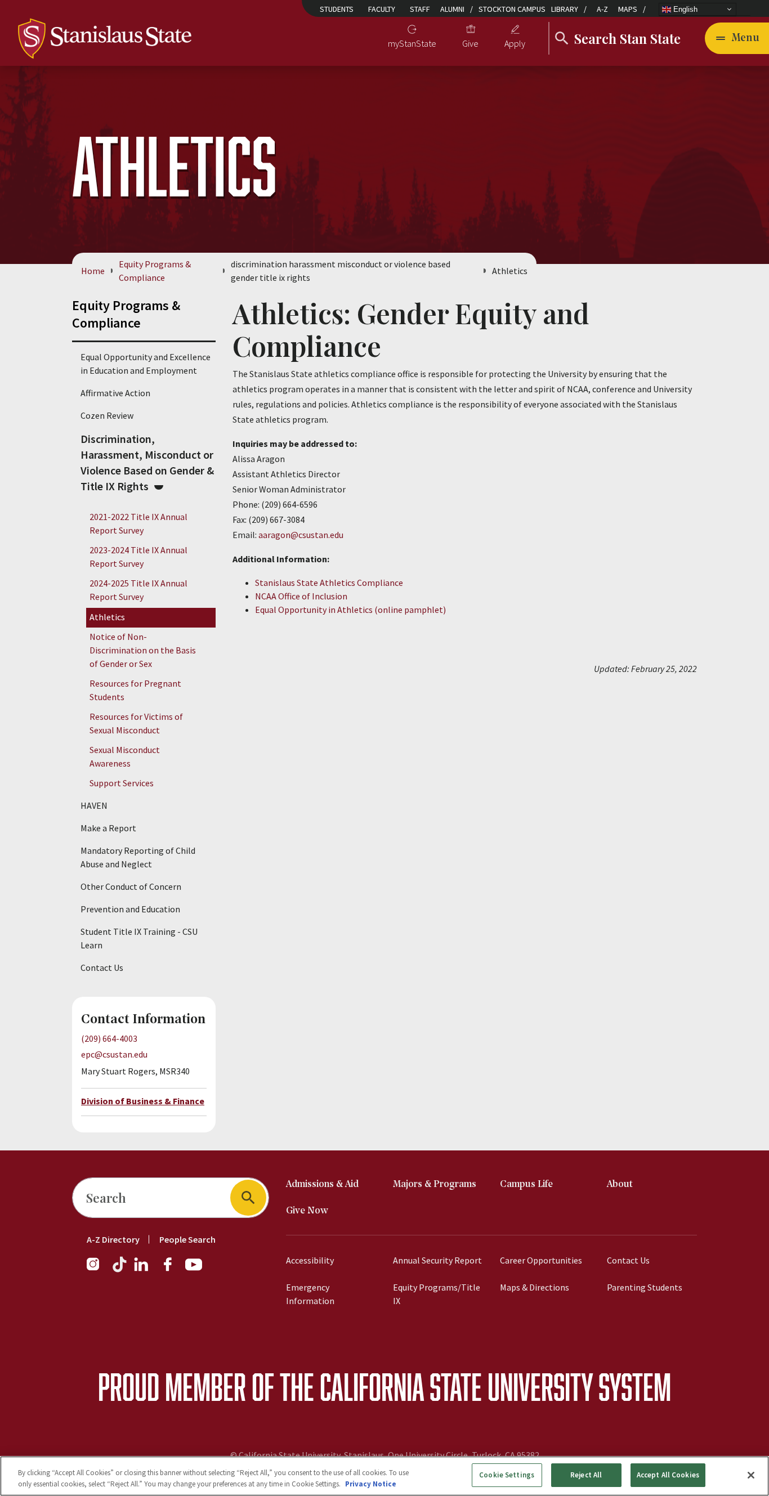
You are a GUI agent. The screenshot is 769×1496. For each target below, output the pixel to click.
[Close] (751, 1475)
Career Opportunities (541, 1260)
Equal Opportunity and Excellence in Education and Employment (146, 363)
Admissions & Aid (322, 1184)
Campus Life (526, 1184)
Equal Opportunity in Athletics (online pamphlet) (350, 609)
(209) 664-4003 (109, 1038)
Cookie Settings (506, 1475)
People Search (187, 1239)
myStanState (412, 43)
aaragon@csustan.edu (300, 534)
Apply (514, 43)
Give (470, 43)
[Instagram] (97, 1269)
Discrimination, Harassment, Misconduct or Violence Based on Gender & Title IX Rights (147, 462)
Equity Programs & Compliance (155, 270)
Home (93, 270)
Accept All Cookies (668, 1475)
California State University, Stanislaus (311, 1455)
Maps (627, 9)
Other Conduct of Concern (131, 886)
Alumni (452, 9)
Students (337, 9)
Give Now (307, 1211)
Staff (420, 9)
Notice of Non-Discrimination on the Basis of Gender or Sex (143, 650)
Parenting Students (644, 1287)
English (684, 9)
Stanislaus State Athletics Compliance (329, 582)
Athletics (107, 616)
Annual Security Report (437, 1260)
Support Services (122, 783)
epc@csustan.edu (114, 1054)
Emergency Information (310, 1294)
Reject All (586, 1475)
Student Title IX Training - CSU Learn (139, 938)
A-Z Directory (113, 1239)
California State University (456, 1386)
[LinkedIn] (142, 1269)
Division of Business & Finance (142, 1101)
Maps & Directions (534, 1287)
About (620, 1184)
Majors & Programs (434, 1184)
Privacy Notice (370, 1484)
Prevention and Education (130, 909)
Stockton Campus (512, 9)
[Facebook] (172, 1269)
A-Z (602, 9)
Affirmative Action (115, 392)
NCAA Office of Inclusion (301, 596)
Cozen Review (107, 415)
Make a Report (108, 828)
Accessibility (310, 1260)
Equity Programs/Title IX (436, 1294)
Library (564, 9)
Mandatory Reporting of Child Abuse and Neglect (138, 857)
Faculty (381, 9)
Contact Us (102, 967)
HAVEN (94, 805)
